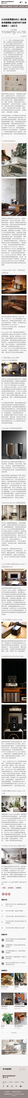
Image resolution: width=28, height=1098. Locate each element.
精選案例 (4, 6)
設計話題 (16, 6)
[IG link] (12, 1086)
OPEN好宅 (21, 6)
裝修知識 (10, 6)
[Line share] (6, 894)
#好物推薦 (18, 887)
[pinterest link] (16, 1086)
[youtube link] (21, 1086)
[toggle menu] (25, 2)
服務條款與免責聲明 (16, 1091)
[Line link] (8, 1086)
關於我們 (5, 1082)
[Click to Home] (7, 2)
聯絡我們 (17, 1082)
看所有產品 (14, 1032)
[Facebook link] (3, 1086)
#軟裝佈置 (10, 887)
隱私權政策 (7, 1091)
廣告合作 (11, 1082)
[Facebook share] (3, 894)
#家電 (4, 887)
